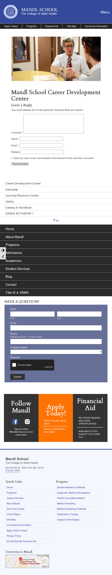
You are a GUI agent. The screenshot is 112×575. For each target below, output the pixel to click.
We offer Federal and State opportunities (89, 420)
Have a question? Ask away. (54, 430)
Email (15, 145)
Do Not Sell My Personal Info (21, 541)
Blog (9, 276)
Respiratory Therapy (67, 514)
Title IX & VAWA (17, 292)
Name (15, 138)
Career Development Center (23, 183)
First (12, 318)
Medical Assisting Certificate (71, 508)
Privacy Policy (14, 535)
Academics (13, 260)
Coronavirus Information (19, 525)
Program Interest (18, 347)
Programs (32, 26)
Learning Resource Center (22, 195)
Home (10, 228)
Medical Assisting (66, 503)
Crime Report (13, 514)
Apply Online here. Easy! (55, 422)
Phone (13, 333)
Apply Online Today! (17, 530)
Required (15, 357)
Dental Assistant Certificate (71, 487)
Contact (11, 284)
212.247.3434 (13, 470)
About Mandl (14, 236)
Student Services (18, 268)
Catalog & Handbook (18, 207)
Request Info (51, 26)
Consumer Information (96, 26)
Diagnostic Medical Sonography (73, 492)
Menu (106, 11)
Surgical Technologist (68, 519)
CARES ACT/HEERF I (19, 213)
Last (59, 318)
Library (9, 201)
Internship (11, 189)
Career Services (15, 498)
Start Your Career (15, 508)
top (60, 222)
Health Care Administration (71, 498)
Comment (17, 132)
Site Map (71, 26)
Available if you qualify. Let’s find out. (89, 434)
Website (15, 152)
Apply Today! (11, 26)
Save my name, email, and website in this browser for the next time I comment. (54, 158)
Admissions (14, 252)
